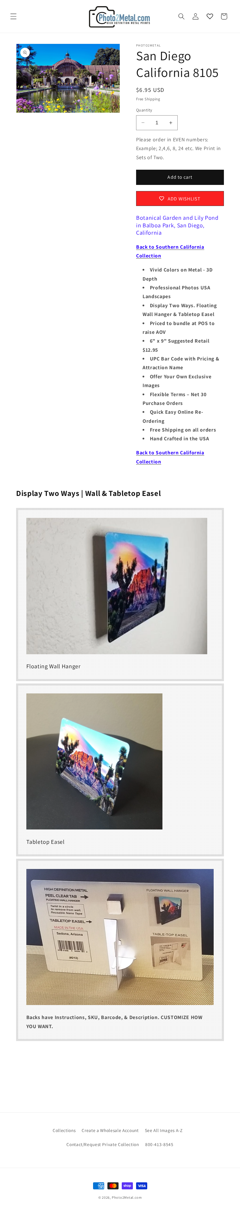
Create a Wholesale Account (110, 1130)
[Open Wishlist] (210, 16)
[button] (13, 16)
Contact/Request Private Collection (102, 1144)
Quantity (144, 110)
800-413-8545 (159, 1144)
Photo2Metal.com (127, 1197)
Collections (64, 1130)
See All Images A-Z (164, 1130)
